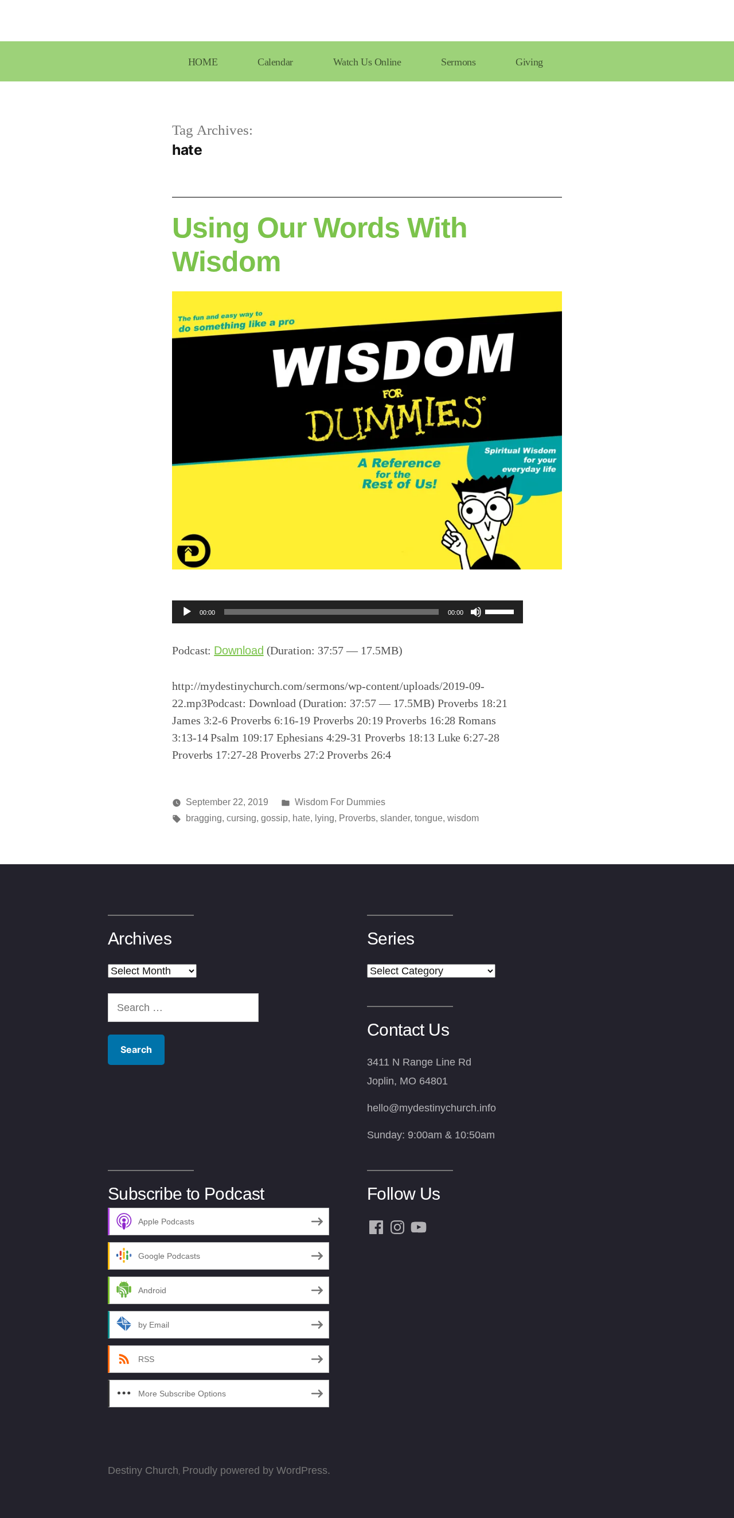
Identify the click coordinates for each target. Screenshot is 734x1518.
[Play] (187, 612)
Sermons (458, 62)
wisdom (463, 818)
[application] (347, 611)
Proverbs (357, 818)
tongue (429, 818)
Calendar (275, 62)
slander (395, 818)
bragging (204, 818)
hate (301, 818)
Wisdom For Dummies (340, 802)
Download (238, 650)
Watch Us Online (367, 62)
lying (324, 818)
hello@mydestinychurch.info (431, 1108)
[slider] (501, 610)
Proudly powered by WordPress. (256, 1470)
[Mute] (476, 612)
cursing (241, 818)
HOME (202, 62)
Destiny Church (143, 1470)
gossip (274, 818)
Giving (529, 62)
